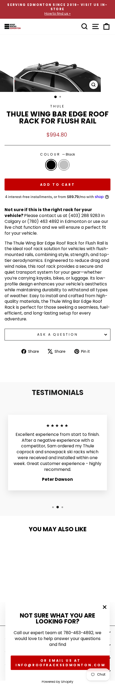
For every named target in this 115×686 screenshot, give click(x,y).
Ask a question (57, 334)
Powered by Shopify (57, 681)
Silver (64, 165)
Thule (57, 106)
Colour (57, 154)
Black (51, 165)
